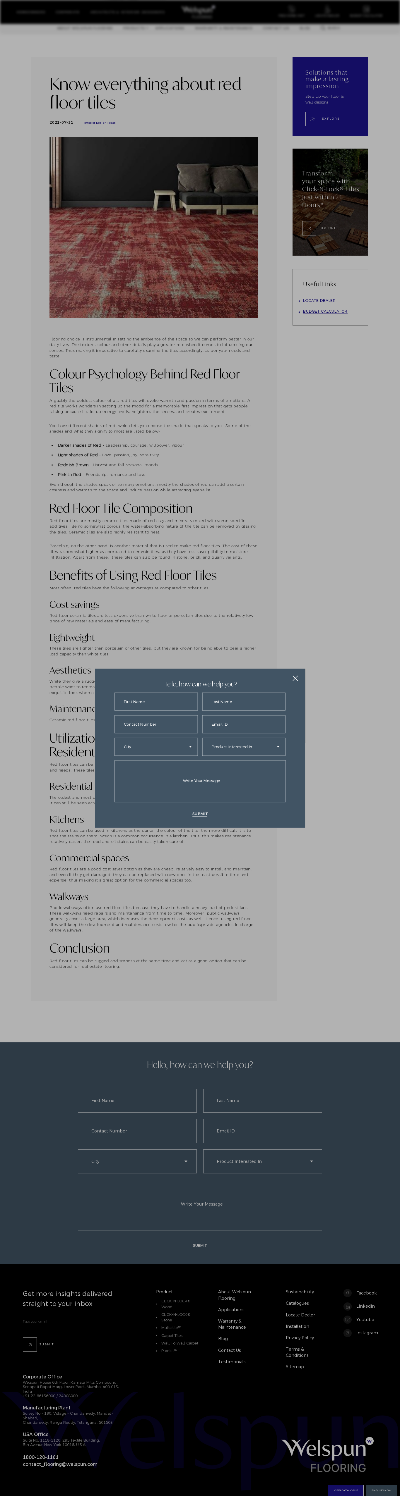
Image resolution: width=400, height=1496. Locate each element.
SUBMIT (200, 814)
